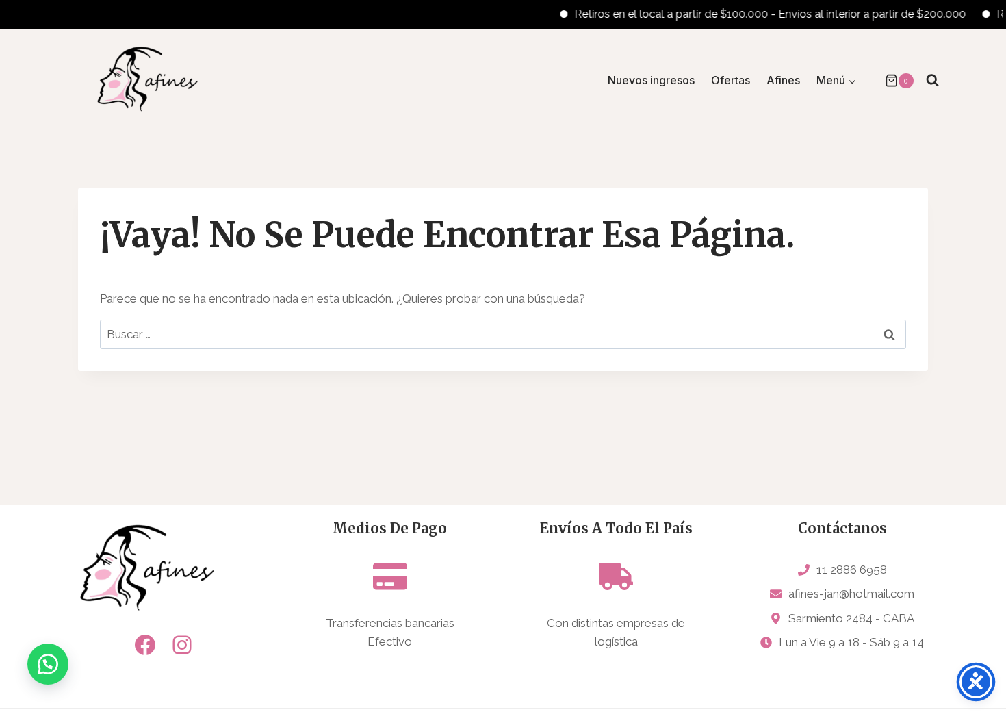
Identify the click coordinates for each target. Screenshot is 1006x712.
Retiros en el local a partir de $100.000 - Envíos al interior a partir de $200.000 (759, 14)
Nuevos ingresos (651, 80)
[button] (47, 664)
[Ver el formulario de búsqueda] (932, 80)
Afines (783, 80)
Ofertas (730, 80)
